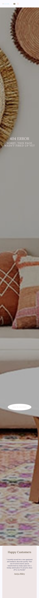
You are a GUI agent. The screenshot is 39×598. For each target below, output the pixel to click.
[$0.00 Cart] (18, 3)
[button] (14, 3)
